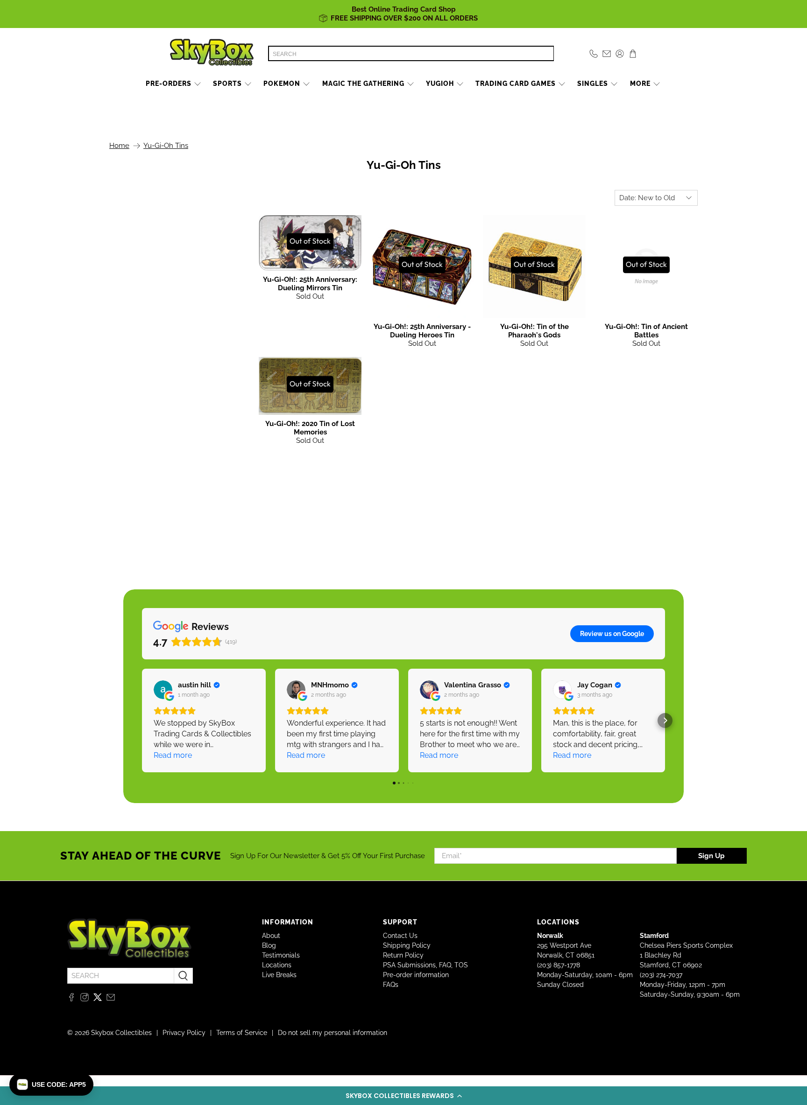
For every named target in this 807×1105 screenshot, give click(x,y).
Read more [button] (173, 755)
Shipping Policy (407, 945)
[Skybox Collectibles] (212, 54)
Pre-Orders (168, 83)
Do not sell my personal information (332, 1032)
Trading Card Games (515, 83)
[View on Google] (163, 689)
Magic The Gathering (363, 83)
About (271, 935)
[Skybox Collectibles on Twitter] (97, 999)
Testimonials (281, 955)
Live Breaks (279, 975)
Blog (269, 945)
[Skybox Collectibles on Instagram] (84, 999)
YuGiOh (440, 83)
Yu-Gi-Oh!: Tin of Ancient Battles (646, 330)
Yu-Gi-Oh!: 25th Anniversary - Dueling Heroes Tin (422, 330)
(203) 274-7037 (661, 975)
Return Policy (403, 955)
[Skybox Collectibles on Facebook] (71, 999)
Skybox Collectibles (121, 1032)
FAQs (390, 984)
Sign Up (711, 856)
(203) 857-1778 (558, 965)
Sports (227, 83)
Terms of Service (241, 1032)
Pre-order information (416, 975)
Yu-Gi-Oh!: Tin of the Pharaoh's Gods (534, 330)
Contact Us (400, 935)
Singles (592, 83)
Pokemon (281, 83)
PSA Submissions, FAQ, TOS (425, 965)
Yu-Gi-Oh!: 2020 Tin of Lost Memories (310, 428)
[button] (403, 1095)
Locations (276, 965)
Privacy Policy (184, 1032)
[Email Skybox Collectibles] (110, 999)
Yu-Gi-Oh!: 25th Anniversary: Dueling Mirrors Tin (310, 283)
